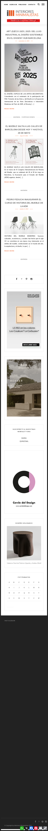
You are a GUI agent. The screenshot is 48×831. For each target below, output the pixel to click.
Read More (9, 108)
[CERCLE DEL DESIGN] (24, 510)
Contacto (31, 4)
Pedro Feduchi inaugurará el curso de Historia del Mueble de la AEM (24, 203)
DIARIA (24, 438)
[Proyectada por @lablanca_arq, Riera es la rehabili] (24, 705)
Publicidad (22, 4)
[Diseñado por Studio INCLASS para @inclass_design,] (24, 636)
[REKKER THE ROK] (24, 416)
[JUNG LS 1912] (24, 348)
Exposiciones (28, 117)
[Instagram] (31, 279)
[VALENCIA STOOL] (24, 560)
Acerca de (13, 4)
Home (6, 4)
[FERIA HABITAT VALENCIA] (23, 20)
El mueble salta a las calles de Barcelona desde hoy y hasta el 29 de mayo (24, 129)
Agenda (16, 117)
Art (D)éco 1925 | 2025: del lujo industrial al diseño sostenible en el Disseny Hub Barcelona (24, 34)
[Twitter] (21, 279)
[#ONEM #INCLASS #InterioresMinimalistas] (24, 659)
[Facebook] (16, 279)
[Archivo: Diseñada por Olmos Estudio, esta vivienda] (24, 774)
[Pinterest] (26, 279)
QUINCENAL (24, 441)
